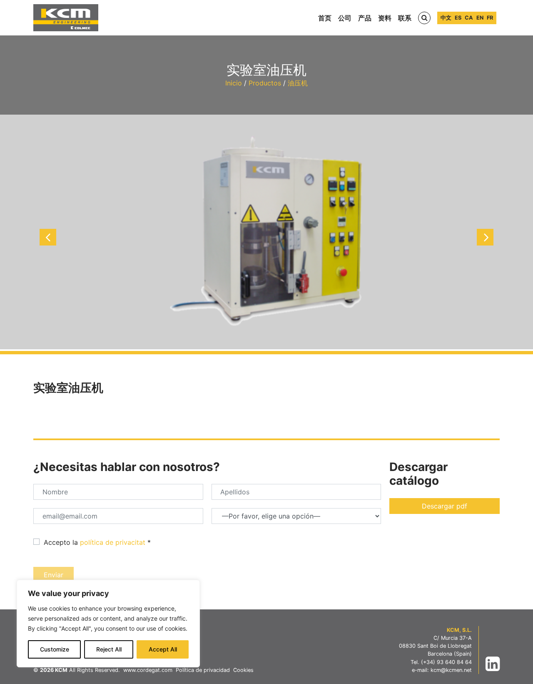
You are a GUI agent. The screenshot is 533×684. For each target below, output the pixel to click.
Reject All (109, 649)
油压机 (298, 83)
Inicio (233, 83)
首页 (324, 18)
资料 (384, 18)
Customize (54, 649)
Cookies (243, 670)
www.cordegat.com (147, 670)
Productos (265, 83)
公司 (344, 18)
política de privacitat (112, 542)
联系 (404, 18)
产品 (364, 18)
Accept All (163, 649)
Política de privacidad (203, 670)
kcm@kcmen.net (451, 670)
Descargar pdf (444, 506)
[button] (48, 237)
